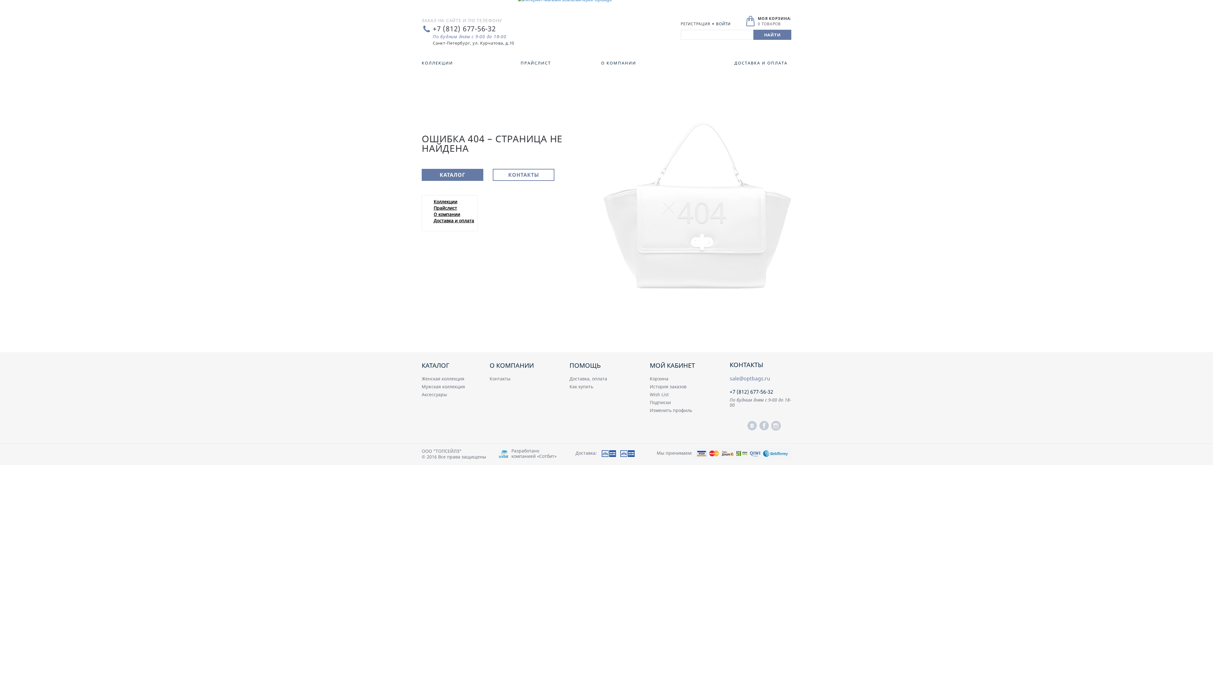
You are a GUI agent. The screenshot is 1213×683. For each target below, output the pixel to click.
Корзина (659, 379)
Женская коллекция (443, 379)
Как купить (581, 387)
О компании (447, 214)
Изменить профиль (671, 410)
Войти (723, 24)
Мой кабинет (672, 365)
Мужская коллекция (443, 387)
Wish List (659, 394)
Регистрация (695, 24)
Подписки (660, 402)
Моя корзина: (774, 18)
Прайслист (445, 208)
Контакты (523, 174)
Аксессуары (434, 394)
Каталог (452, 174)
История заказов (668, 387)
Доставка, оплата (588, 379)
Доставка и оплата (454, 221)
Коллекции (445, 202)
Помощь (585, 365)
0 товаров (769, 24)
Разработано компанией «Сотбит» (534, 453)
